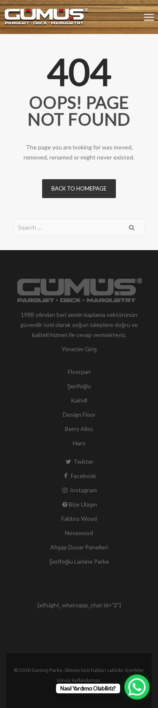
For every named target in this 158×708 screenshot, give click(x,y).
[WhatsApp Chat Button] (137, 687)
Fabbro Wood (79, 518)
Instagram (83, 490)
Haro (79, 443)
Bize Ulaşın (83, 504)
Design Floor (79, 414)
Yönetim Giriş (79, 349)
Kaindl (79, 400)
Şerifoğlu (79, 385)
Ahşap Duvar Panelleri (79, 547)
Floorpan (79, 371)
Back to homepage (79, 188)
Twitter (83, 461)
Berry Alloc (79, 428)
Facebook (83, 475)
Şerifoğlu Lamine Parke (79, 561)
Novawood (79, 532)
